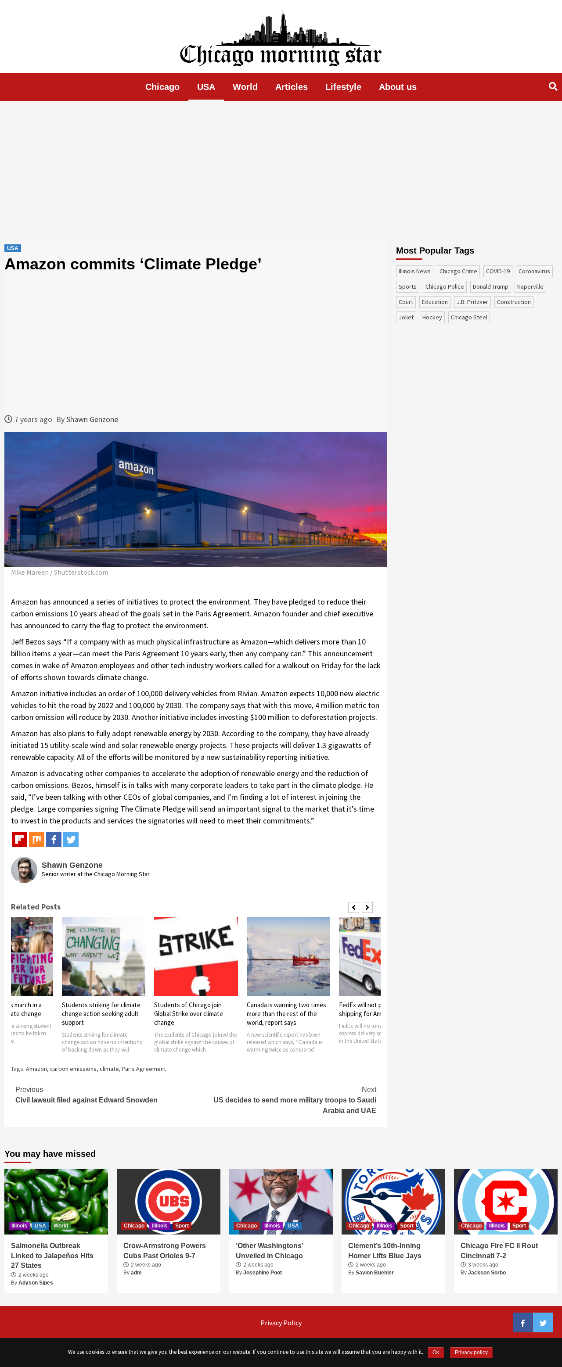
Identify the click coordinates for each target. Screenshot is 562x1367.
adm (136, 1273)
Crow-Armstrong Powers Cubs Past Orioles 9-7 (164, 1250)
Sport (182, 1226)
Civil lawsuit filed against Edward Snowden (86, 1095)
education (435, 302)
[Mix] (36, 839)
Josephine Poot (262, 1273)
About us (398, 87)
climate (109, 1069)
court (406, 302)
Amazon (36, 1069)
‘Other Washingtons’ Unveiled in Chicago (269, 1250)
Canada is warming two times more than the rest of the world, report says (286, 1014)
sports (408, 286)
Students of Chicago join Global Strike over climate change (188, 1014)
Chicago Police (444, 286)
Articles (291, 87)
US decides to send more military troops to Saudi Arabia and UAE (294, 1100)
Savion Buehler (375, 1273)
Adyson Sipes (35, 1283)
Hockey (432, 317)
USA (206, 87)
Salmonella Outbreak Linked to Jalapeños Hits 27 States (52, 1255)
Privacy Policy (281, 1322)
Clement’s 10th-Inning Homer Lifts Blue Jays (385, 1250)
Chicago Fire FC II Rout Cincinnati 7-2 (499, 1250)
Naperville (530, 286)
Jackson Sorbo (487, 1273)
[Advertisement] (281, 171)
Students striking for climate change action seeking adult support (101, 1014)
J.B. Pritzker (472, 302)
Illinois (19, 1226)
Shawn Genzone (92, 419)
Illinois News (415, 271)
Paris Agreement (144, 1069)
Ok (435, 1352)
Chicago (162, 87)
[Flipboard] (19, 839)
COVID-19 (498, 271)
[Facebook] (53, 839)
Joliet (406, 317)
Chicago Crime (458, 271)
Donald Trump (490, 286)
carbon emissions (73, 1069)
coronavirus (534, 271)
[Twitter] (71, 839)
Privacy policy (471, 1352)
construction (514, 302)
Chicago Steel (469, 317)
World (245, 87)
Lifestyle (343, 87)
